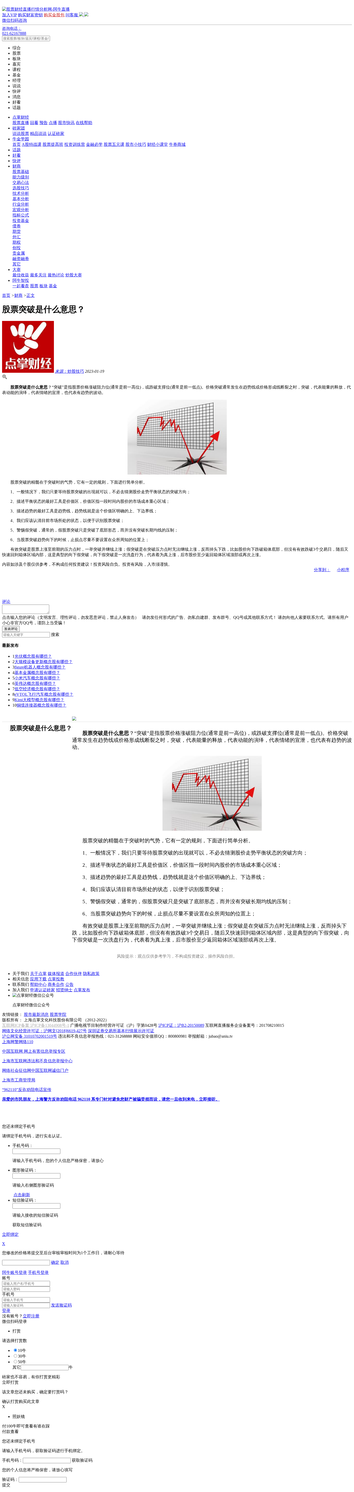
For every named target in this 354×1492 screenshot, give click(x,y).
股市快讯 (66, 122)
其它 (16, 264)
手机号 (8, 1294)
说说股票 (20, 133)
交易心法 (20, 182)
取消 (64, 1262)
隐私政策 (91, 973)
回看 (34, 122)
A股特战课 (31, 144)
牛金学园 (20, 139)
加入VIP (9, 15)
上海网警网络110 (17, 1041)
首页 (16, 144)
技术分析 (20, 193)
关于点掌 (38, 973)
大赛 (16, 269)
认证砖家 (56, 133)
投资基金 (20, 220)
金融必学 (94, 144)
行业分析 (20, 204)
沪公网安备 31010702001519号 (29, 1036)
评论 (6, 601)
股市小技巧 (135, 144)
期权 (16, 242)
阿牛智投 (20, 280)
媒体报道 (56, 973)
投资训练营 (74, 144)
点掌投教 (56, 979)
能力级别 (20, 177)
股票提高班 (53, 144)
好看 (16, 155)
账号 (6, 1278)
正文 (30, 295)
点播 (53, 122)
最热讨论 (56, 275)
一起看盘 (20, 286)
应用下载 (38, 979)
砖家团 (18, 128)
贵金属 (18, 253)
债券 (16, 226)
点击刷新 (21, 1195)
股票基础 (20, 171)
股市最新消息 (36, 1014)
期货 (16, 231)
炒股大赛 (73, 275)
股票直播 (20, 122)
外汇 (16, 237)
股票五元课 (114, 144)
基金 (53, 286)
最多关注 (38, 275)
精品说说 (38, 133)
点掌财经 (20, 117)
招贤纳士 (64, 990)
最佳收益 (20, 275)
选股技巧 (20, 188)
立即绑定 (10, 1234)
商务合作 (56, 984)
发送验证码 (61, 1305)
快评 (16, 161)
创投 (16, 248)
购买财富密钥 (30, 15)
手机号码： (12, 1460)
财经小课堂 (157, 144)
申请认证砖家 (42, 990)
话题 (16, 150)
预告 (43, 122)
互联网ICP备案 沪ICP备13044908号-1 (35, 1025)
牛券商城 (177, 144)
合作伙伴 (73, 973)
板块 (43, 286)
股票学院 (58, 1014)
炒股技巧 (69, 371)
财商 (16, 166)
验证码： (10, 1479)
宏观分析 (20, 209)
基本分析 (20, 199)
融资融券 (20, 258)
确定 (55, 1262)
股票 (34, 286)
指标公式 (20, 215)
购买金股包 (54, 15)
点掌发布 (82, 990)
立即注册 (31, 1316)
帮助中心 (38, 984)
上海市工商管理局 (18, 1080)
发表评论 (11, 629)
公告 (69, 984)
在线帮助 (84, 122)
